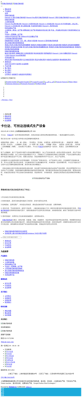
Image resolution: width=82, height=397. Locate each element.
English (14, 82)
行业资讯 (8, 245)
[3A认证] (8, 366)
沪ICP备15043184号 (7, 377)
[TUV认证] (9, 351)
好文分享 (8, 243)
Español (26, 82)
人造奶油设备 (9, 262)
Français (64, 82)
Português (30, 84)
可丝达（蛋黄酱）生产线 (13, 266)
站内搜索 (8, 315)
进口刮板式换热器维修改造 (14, 270)
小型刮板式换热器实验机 (13, 268)
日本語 (43, 84)
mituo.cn (29, 387)
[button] (4, 100)
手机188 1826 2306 (7, 342)
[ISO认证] (8, 364)
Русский (40, 82)
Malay (75, 82)
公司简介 (8, 296)
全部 (6, 13)
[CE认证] (8, 353)
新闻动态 (8, 118)
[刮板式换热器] (41, 4)
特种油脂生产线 (10, 264)
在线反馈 (8, 300)
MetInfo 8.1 (13, 387)
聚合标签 (8, 313)
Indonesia (15, 84)
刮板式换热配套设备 (12, 273)
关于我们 (4, 292)
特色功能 (4, 306)
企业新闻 (8, 120)
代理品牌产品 (9, 275)
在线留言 (8, 298)
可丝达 (9, 135)
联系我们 (8, 302)
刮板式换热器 (7, 220)
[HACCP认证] (10, 362)
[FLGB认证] (9, 356)
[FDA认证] (9, 358)
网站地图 (8, 311)
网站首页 (8, 9)
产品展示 (4, 256)
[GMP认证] (9, 360)
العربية (51, 82)
